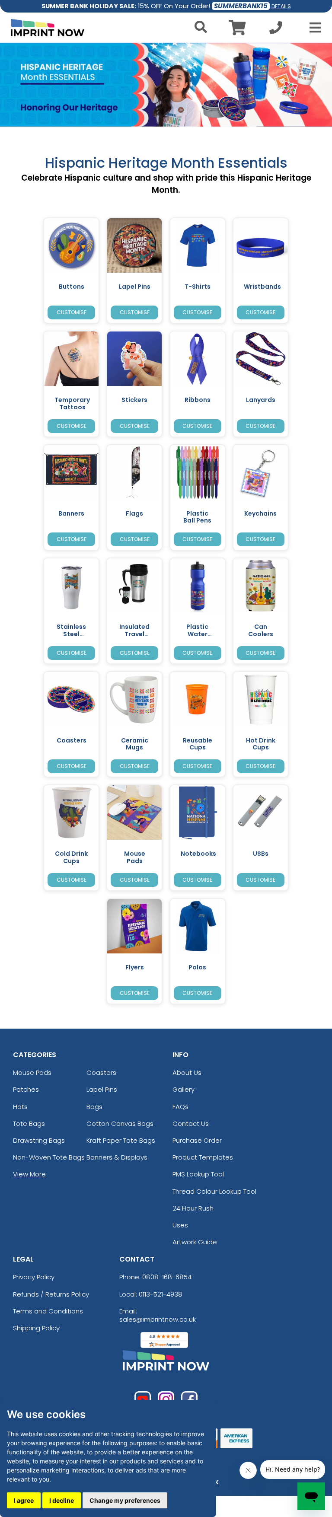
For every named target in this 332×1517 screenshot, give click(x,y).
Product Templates (202, 1157)
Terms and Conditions (48, 1311)
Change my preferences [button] (124, 1500)
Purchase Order (197, 1140)
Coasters (101, 1072)
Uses (180, 1225)
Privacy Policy (33, 1276)
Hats (20, 1106)
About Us (186, 1072)
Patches (26, 1089)
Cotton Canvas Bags (119, 1123)
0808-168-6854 (167, 1276)
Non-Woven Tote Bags (49, 1157)
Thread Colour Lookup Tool (214, 1191)
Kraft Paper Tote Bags (120, 1140)
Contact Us (190, 1123)
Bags (94, 1106)
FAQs (180, 1106)
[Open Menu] (312, 28)
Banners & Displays (116, 1157)
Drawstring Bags (39, 1140)
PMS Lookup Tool (198, 1174)
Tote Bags (29, 1123)
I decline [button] (61, 1500)
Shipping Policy (36, 1327)
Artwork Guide (194, 1241)
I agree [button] (24, 1500)
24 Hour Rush (193, 1208)
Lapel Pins (101, 1089)
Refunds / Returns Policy (51, 1294)
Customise (71, 312)
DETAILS (281, 6)
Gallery (183, 1089)
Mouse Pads (32, 1072)
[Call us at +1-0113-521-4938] (275, 30)
